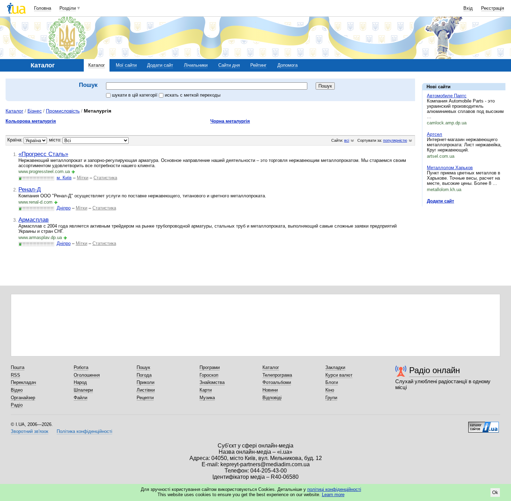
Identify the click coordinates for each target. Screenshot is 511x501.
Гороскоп (209, 375)
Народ (80, 382)
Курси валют (338, 375)
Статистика (105, 177)
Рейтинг (258, 65)
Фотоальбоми (276, 382)
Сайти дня (229, 65)
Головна (42, 8)
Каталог (96, 65)
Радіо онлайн (434, 370)
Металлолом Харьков (450, 167)
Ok (495, 492)
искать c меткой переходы (192, 95)
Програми (210, 367)
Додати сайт (160, 65)
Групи (331, 397)
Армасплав (33, 219)
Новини (270, 390)
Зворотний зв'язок (29, 431)
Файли (80, 397)
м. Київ (64, 177)
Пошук (143, 367)
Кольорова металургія (31, 121)
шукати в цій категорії (135, 95)
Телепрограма (277, 375)
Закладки (335, 367)
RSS (15, 375)
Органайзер (23, 397)
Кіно (329, 390)
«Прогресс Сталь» (43, 153)
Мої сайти (126, 65)
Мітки (82, 177)
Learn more (333, 494)
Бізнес (34, 111)
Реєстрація (492, 8)
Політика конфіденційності (84, 431)
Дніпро (64, 208)
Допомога (287, 65)
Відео (17, 390)
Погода (144, 375)
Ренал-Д (29, 189)
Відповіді (272, 397)
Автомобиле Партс (447, 95)
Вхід (468, 8)
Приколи (145, 382)
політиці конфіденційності (334, 489)
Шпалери (83, 390)
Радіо (17, 405)
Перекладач (23, 382)
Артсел (434, 134)
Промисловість (63, 111)
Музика (207, 397)
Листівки (146, 390)
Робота (81, 367)
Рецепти (145, 397)
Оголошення (87, 375)
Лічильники (196, 65)
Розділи (67, 8)
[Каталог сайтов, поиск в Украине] (483, 424)
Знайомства (212, 382)
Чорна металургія (230, 121)
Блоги (331, 382)
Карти (206, 390)
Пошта (17, 367)
